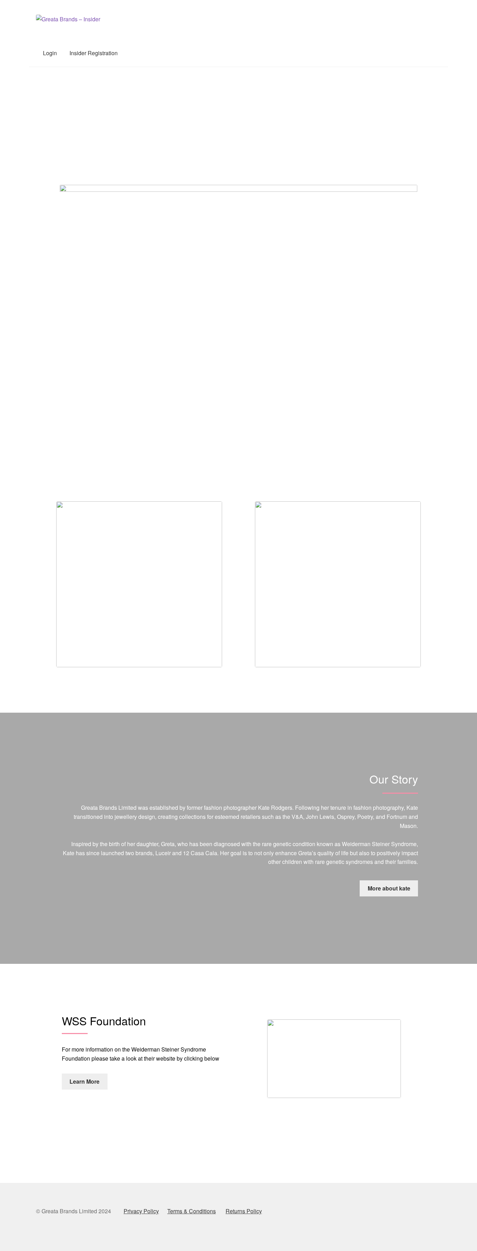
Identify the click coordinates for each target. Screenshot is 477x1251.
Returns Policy (244, 1211)
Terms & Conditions (191, 1211)
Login (50, 53)
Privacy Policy (141, 1211)
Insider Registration (93, 53)
